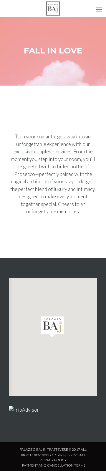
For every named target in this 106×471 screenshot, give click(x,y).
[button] (52, 326)
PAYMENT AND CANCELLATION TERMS (53, 465)
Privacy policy (53, 460)
